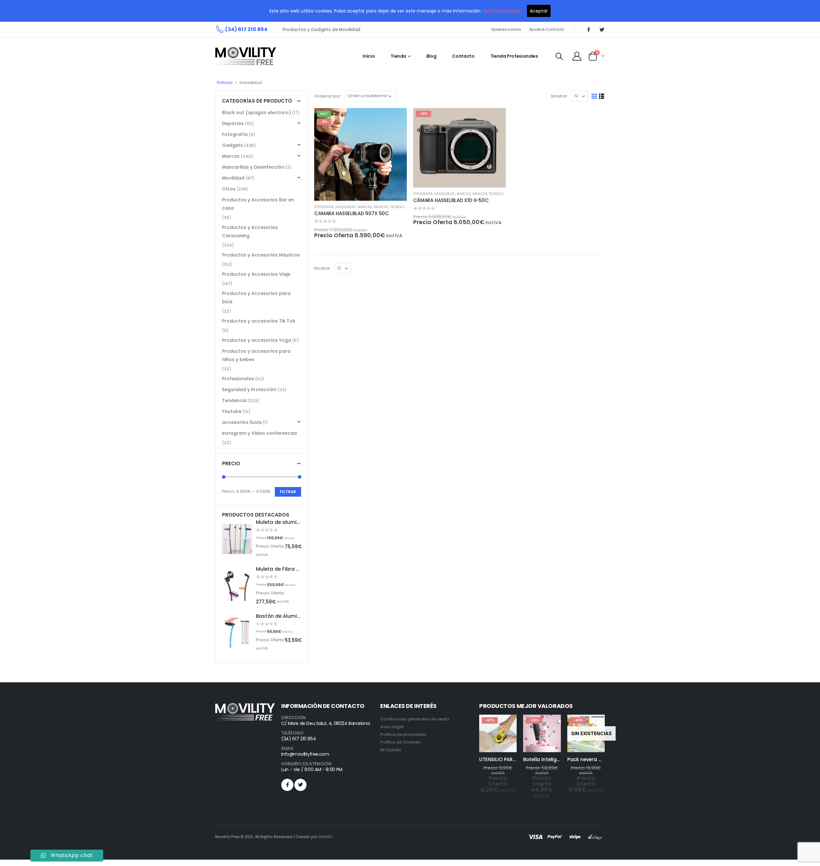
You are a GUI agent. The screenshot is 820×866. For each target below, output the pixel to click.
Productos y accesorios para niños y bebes (256, 355)
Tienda (398, 56)
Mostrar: (559, 96)
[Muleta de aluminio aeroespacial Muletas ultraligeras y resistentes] (237, 539)
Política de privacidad (403, 734)
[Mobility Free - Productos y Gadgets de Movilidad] (245, 56)
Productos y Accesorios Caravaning (250, 231)
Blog (431, 56)
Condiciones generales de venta (414, 719)
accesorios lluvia (242, 422)
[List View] (602, 96)
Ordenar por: (327, 96)
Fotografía (324, 207)
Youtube (232, 411)
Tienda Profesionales (514, 56)
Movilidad (233, 178)
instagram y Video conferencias (259, 433)
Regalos (380, 207)
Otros (228, 189)
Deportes (233, 123)
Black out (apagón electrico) (256, 112)
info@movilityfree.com (305, 754)
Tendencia (234, 400)
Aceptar (539, 11)
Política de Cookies (400, 742)
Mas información (502, 11)
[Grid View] (594, 96)
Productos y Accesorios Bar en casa (258, 204)
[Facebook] (588, 29)
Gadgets (232, 145)
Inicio (369, 56)
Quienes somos (506, 29)
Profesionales (238, 378)
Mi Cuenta (390, 750)
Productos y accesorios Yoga (256, 340)
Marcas (365, 207)
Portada (225, 82)
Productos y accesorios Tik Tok (258, 321)
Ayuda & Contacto (546, 29)
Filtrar (288, 491)
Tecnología (400, 207)
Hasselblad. (345, 207)
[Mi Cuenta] (577, 56)
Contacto (463, 56)
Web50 (325, 836)
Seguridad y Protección (249, 389)
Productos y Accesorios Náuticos (261, 255)
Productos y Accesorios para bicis (256, 297)
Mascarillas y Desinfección (253, 167)
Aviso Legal (392, 727)
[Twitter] (602, 29)
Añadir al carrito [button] (396, 118)
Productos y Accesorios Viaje (256, 274)
